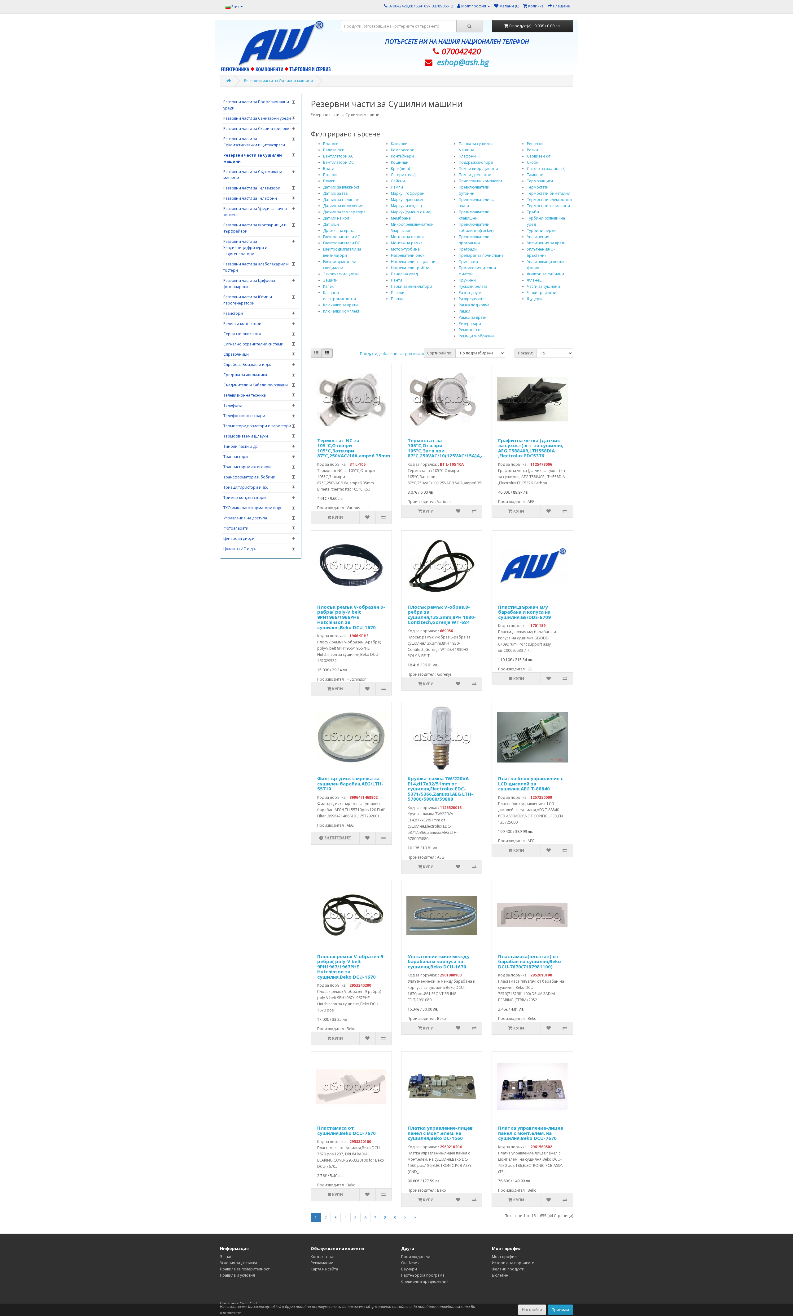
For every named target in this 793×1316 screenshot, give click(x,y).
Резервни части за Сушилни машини (278, 80)
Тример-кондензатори (244, 497)
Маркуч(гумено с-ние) (411, 212)
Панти (396, 280)
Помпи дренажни (475, 174)
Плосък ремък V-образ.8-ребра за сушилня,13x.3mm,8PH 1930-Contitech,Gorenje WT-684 (442, 614)
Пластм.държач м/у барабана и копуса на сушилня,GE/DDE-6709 (524, 612)
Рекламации (322, 1262)
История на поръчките (513, 1262)
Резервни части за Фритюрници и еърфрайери (255, 228)
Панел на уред (404, 274)
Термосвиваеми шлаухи (245, 436)
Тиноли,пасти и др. (241, 446)
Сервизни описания (242, 333)
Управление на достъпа (245, 518)
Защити (330, 280)
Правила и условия (237, 1275)
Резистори (233, 313)
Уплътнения (538, 236)
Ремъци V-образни (476, 336)
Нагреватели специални (413, 261)
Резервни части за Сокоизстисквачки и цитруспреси (254, 142)
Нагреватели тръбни (410, 267)
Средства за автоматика (245, 374)
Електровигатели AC (341, 236)
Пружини (467, 280)
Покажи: (525, 353)
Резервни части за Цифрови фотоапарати (249, 283)
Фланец (534, 280)
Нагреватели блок (407, 255)
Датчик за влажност (341, 187)
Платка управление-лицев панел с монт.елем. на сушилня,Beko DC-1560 (440, 1133)
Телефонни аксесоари (244, 415)
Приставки (468, 261)
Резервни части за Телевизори (251, 188)
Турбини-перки (541, 230)
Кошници (400, 162)
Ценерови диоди (239, 538)
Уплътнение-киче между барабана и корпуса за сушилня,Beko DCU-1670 (439, 961)
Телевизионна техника (244, 395)
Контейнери (402, 156)
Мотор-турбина (405, 249)
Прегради (468, 249)
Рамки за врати (473, 317)
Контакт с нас (323, 1256)
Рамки (464, 311)
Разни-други (470, 292)
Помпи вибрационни (478, 168)
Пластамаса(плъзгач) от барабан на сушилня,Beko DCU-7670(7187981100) (529, 961)
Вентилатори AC (338, 156)
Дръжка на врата (338, 230)
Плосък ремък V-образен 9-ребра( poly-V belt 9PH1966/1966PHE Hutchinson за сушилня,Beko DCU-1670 (351, 617)
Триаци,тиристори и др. (245, 487)
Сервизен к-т (538, 156)
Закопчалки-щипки (341, 274)
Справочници (236, 354)
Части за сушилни (543, 286)
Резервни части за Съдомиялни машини (252, 174)
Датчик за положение (343, 205)
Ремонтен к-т (471, 329)
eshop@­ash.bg (463, 62)
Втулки (329, 181)
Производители (415, 1256)
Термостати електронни (549, 199)
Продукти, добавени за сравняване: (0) (395, 353)
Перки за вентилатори (411, 286)
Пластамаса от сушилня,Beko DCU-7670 (346, 1130)
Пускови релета (473, 286)
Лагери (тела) (403, 174)
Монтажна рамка (407, 243)
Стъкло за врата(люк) (546, 168)
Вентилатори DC (338, 162)
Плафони (467, 156)
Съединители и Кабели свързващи (255, 385)
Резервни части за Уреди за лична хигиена (255, 211)
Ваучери (409, 1269)
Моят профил (504, 1256)
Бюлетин (500, 1275)
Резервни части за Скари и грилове (256, 128)
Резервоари (470, 323)
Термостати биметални (548, 193)
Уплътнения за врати (546, 243)
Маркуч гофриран (407, 193)
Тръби (533, 212)
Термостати (538, 187)
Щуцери (534, 298)
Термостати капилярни (548, 205)
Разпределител (473, 298)
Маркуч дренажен (407, 199)
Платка (397, 298)
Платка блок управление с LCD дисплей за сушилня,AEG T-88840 (530, 783)
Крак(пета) (400, 168)
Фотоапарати (235, 528)
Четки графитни (541, 292)
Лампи (397, 187)
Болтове (330, 143)
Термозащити (540, 181)
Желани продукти (508, 1269)
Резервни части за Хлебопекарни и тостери (256, 267)
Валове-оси (333, 150)
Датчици (331, 224)
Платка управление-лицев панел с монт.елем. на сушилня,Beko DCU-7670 (530, 1133)
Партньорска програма (423, 1275)
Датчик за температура (344, 212)
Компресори (402, 150)
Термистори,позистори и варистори (257, 426)
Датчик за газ (335, 193)
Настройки (532, 1309)
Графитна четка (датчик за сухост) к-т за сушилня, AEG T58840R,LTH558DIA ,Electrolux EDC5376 (530, 448)
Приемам (560, 1309)
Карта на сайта (324, 1269)
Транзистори (235, 456)
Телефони (232, 405)
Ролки (532, 150)
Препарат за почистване (481, 255)
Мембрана (401, 218)
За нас (226, 1256)
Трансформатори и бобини (249, 477)
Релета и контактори (242, 323)
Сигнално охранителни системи (253, 344)
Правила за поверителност (244, 1269)
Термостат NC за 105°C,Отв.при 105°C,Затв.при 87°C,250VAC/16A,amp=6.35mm (353, 448)
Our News (409, 1262)
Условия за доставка (238, 1262)
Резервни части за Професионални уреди (256, 105)
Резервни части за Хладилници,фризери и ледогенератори (245, 247)
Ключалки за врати (340, 305)
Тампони (535, 174)
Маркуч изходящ (406, 205)
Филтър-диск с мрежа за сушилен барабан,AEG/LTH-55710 (350, 783)
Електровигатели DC (341, 243)
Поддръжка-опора (476, 162)
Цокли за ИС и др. (239, 548)
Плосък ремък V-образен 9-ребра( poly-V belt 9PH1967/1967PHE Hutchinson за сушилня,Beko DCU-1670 (351, 966)
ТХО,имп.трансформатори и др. (252, 507)
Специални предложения (425, 1281)
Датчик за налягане (341, 199)
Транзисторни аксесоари (247, 466)
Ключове (399, 143)
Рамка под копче (474, 305)
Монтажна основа (407, 236)
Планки (398, 292)
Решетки (535, 143)
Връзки (330, 174)
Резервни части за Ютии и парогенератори (247, 300)
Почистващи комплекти (480, 181)
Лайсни (398, 181)
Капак (328, 286)
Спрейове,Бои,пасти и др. (247, 364)
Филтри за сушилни (545, 274)
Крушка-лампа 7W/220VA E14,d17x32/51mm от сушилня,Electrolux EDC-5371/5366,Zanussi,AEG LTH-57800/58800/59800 (440, 788)
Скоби (533, 162)
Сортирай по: (439, 353)
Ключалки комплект (341, 311)
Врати (328, 168)
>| (416, 1217)
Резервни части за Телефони (250, 198)
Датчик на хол (336, 218)
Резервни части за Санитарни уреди (257, 118)
